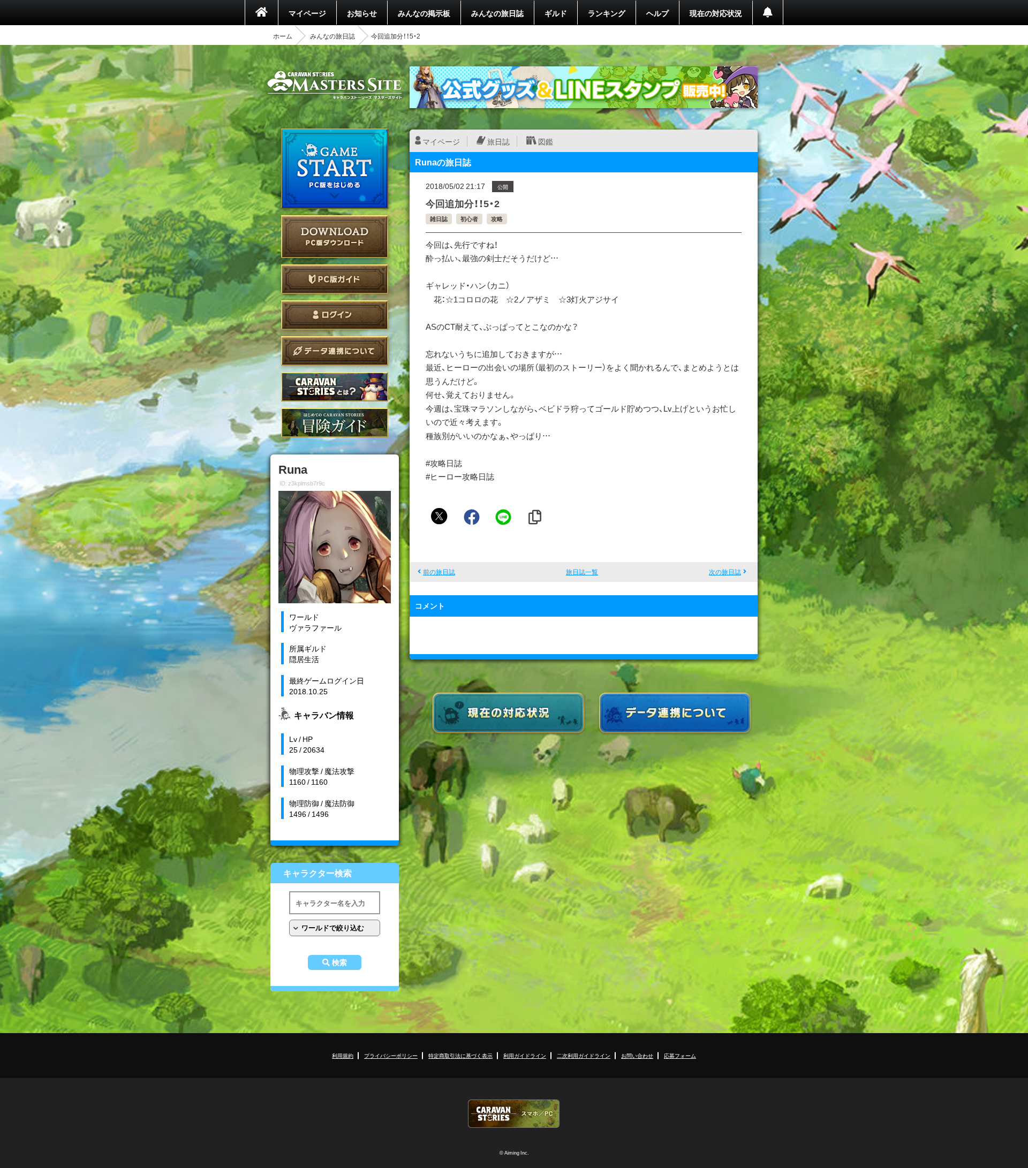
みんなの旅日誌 (497, 12)
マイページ (307, 12)
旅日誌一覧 (582, 572)
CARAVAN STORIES (514, 1113)
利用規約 (342, 1055)
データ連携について (334, 351)
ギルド (556, 12)
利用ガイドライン (524, 1055)
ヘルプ (657, 12)
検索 (339, 962)
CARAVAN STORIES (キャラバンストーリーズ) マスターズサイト (334, 85)
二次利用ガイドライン (583, 1055)
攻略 (497, 218)
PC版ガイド (334, 279)
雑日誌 (439, 218)
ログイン (334, 315)
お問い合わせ (637, 1055)
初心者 (469, 218)
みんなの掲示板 (424, 12)
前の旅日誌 (439, 572)
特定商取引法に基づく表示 (460, 1055)
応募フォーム (680, 1055)
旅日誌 (498, 141)
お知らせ (362, 12)
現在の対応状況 (716, 12)
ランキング (606, 12)
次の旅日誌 (725, 572)
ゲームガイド (334, 422)
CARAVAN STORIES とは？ (334, 386)
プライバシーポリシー (391, 1055)
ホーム (282, 36)
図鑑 (545, 141)
